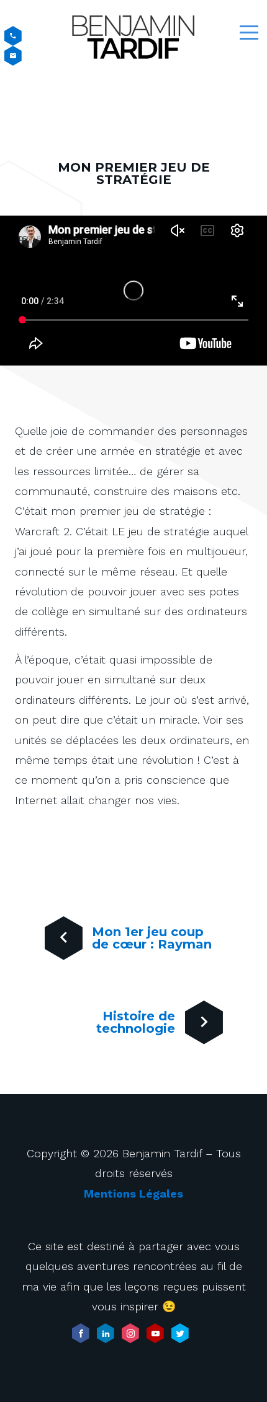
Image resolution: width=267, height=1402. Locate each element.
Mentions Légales (133, 1193)
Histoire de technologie (135, 1022)
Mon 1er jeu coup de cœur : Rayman (152, 938)
